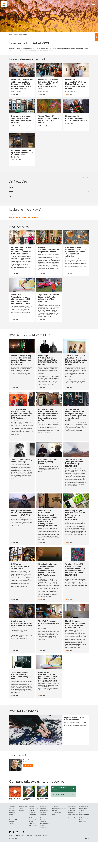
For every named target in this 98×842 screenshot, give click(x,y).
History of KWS (13, 819)
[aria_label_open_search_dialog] (88, 3)
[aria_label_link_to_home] (4, 3)
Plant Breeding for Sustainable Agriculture (59, 809)
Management (12, 810)
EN (86, 838)
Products (21, 808)
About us (11, 808)
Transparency (12, 823)
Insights (53, 814)
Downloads (29, 835)
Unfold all (85, 177)
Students (31, 816)
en (81, 4)
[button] (15, 793)
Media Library (82, 821)
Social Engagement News (84, 813)
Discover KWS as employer (33, 809)
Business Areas (23, 806)
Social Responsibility (73, 814)
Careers (31, 806)
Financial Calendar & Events (45, 817)
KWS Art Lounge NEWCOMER (29, 217)
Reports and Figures (73, 818)
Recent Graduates (33, 819)
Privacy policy (37, 835)
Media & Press (83, 806)
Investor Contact (44, 827)
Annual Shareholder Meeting (45, 824)
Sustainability (72, 806)
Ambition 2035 (71, 808)
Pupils (30, 818)
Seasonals (31, 821)
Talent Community (33, 825)
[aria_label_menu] (93, 3)
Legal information (19, 835)
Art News (81, 810)
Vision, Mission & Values (13, 817)
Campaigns (12, 812)
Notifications (43, 812)
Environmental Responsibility (71, 811)
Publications (43, 814)
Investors (43, 806)
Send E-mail (28, 765)
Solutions (21, 810)
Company (12, 806)
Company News (83, 808)
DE (88, 838)
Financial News (44, 810)
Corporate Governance (43, 820)
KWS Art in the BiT (14, 217)
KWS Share (43, 808)
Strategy (11, 814)
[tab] (49, 187)
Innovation (55, 806)
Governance (71, 816)
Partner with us (55, 816)
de (83, 4)
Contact (11, 835)
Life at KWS (32, 823)
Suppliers (45, 835)
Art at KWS (12, 821)
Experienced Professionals (32, 813)
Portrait (81, 816)
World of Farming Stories (83, 818)
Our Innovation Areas (57, 812)
